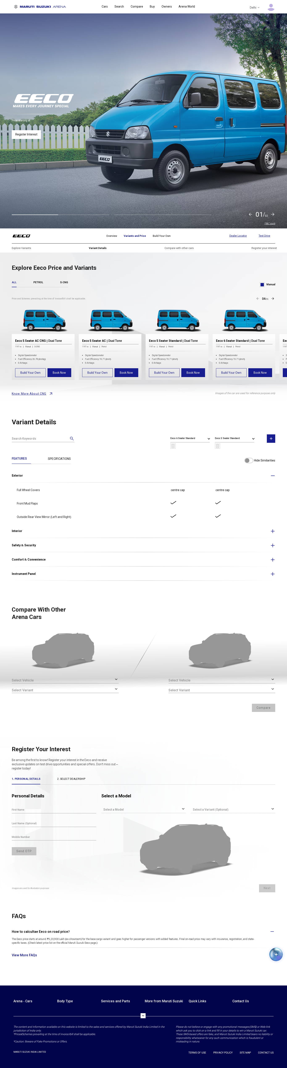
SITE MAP (245, 1052)
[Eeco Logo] (24, 236)
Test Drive (264, 235)
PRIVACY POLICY (223, 1052)
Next (267, 888)
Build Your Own (30, 372)
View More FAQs (24, 955)
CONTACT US (266, 1052)
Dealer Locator (238, 235)
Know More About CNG (29, 393)
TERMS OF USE (197, 1052)
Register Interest (26, 130)
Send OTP (24, 851)
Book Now (59, 372)
